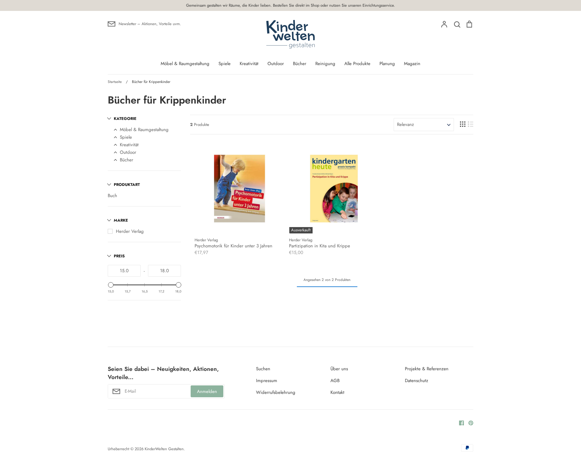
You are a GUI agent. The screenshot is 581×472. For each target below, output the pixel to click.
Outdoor (276, 63)
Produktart (127, 184)
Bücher (299, 63)
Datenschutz (416, 380)
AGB (335, 380)
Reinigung (325, 63)
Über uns (339, 368)
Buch (112, 195)
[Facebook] (459, 422)
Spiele (224, 63)
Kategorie (125, 118)
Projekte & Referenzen (426, 368)
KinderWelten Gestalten (164, 449)
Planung (387, 63)
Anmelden (207, 391)
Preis (119, 256)
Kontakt (337, 392)
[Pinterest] (468, 422)
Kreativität (249, 63)
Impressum (266, 380)
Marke (121, 220)
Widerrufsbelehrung (275, 392)
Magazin (412, 63)
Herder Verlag (130, 231)
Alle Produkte (357, 63)
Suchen (263, 368)
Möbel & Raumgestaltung (185, 63)
